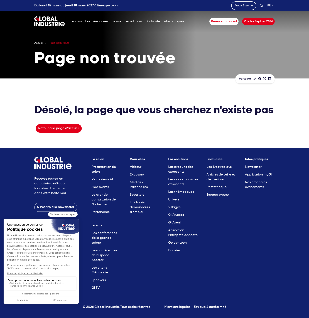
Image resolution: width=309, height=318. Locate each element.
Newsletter (253, 167)
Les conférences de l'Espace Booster (104, 255)
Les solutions (133, 21)
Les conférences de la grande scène (104, 238)
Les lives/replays (219, 167)
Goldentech (177, 243)
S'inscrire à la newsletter (55, 207)
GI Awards (176, 215)
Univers (173, 199)
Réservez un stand (224, 21)
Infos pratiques (173, 21)
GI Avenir (175, 222)
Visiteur (135, 167)
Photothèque (217, 187)
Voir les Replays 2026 (258, 21)
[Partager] (259, 78)
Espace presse (218, 195)
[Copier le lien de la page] (254, 78)
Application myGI (258, 174)
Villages (174, 207)
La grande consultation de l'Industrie (104, 199)
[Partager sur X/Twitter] (264, 78)
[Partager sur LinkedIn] (269, 78)
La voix (116, 21)
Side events (100, 187)
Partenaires (100, 212)
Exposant (137, 174)
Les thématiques (96, 21)
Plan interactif (102, 179)
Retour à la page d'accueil (58, 128)
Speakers (99, 280)
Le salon (76, 21)
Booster (174, 250)
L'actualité (153, 21)
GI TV (96, 288)
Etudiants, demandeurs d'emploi (140, 207)
